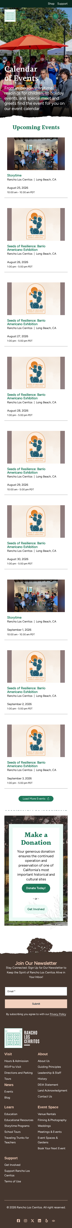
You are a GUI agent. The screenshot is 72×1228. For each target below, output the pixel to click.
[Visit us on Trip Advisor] (53, 1220)
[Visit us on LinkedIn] (39, 1220)
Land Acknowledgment (52, 1090)
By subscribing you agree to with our (36, 1014)
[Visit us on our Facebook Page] (18, 1220)
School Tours (12, 1131)
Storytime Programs (17, 1125)
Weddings (44, 1125)
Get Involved (36, 909)
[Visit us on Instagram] (25, 1220)
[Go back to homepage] (15, 16)
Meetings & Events (50, 1131)
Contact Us (45, 1096)
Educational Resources (18, 1120)
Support (62, 3)
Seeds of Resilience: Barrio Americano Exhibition (26, 248)
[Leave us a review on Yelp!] (46, 1220)
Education (10, 1114)
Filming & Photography (52, 1120)
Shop (51, 3)
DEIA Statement (48, 1084)
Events (8, 1091)
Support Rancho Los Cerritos (17, 1173)
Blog (7, 1097)
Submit (36, 1003)
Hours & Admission (16, 1061)
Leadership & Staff (49, 1072)
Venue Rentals (47, 1114)
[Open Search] (55, 16)
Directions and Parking (18, 1072)
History (42, 1078)
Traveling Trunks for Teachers (16, 1140)
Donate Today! (36, 888)
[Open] (64, 16)
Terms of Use (12, 1181)
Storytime (14, 175)
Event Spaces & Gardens (48, 1140)
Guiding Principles (49, 1066)
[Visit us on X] (32, 1220)
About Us (44, 1061)
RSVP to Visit (12, 1066)
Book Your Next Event (51, 1148)
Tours (7, 1078)
